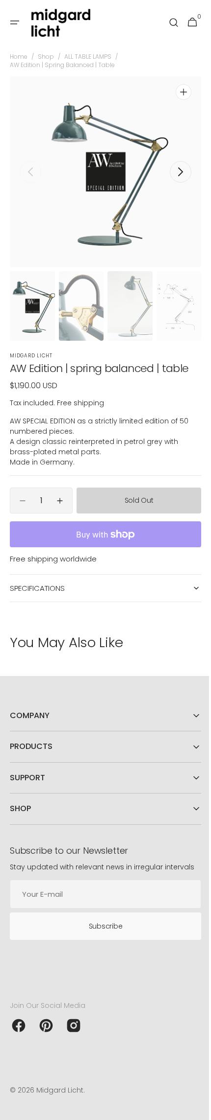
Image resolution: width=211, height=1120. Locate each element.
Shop (46, 57)
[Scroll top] (192, 1108)
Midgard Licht (59, 1100)
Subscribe (101, 935)
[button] (15, 22)
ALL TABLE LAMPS (87, 57)
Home (18, 57)
